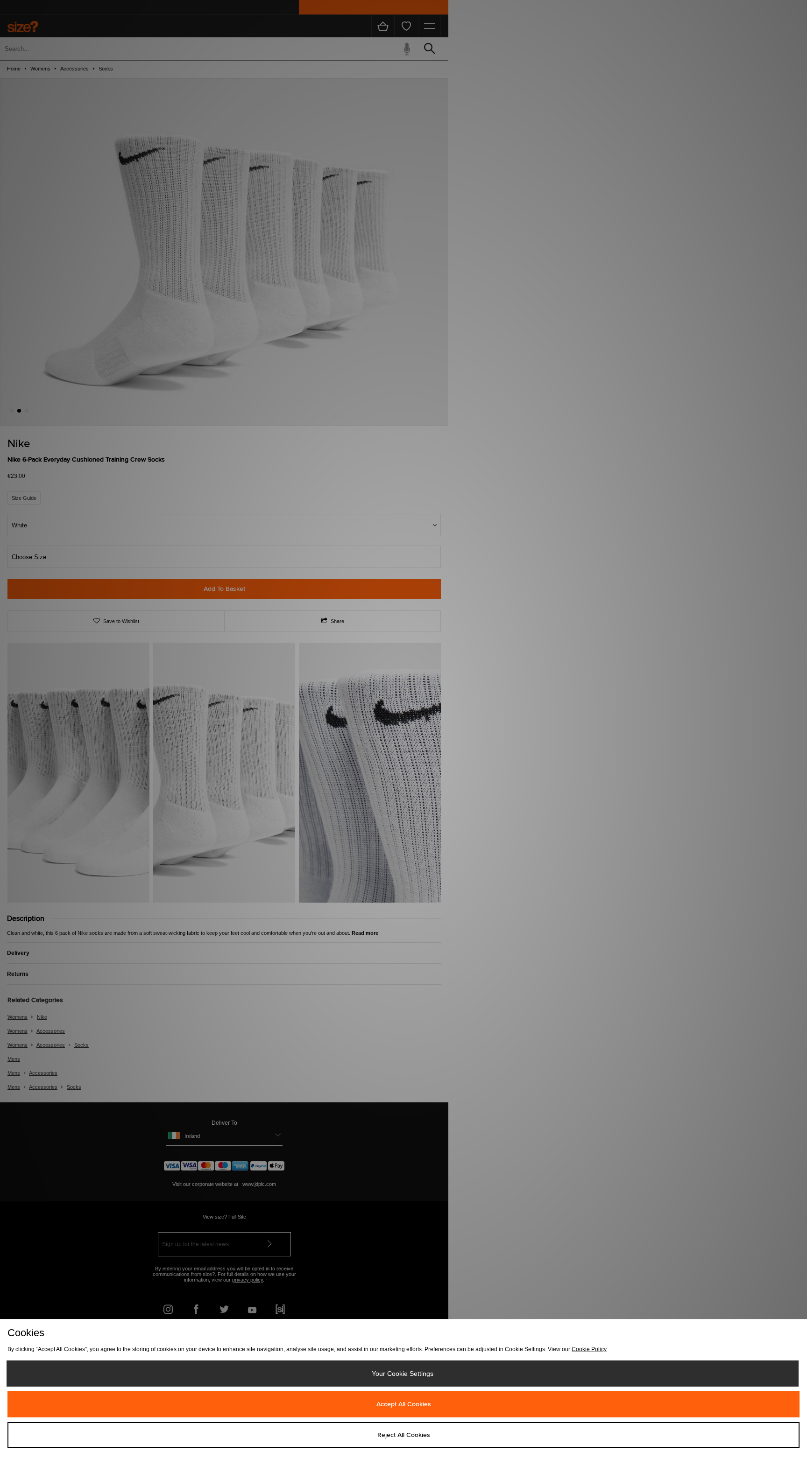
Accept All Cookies (403, 1404)
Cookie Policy (589, 1349)
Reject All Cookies (403, 1435)
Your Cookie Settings (402, 1373)
